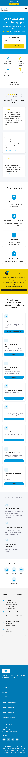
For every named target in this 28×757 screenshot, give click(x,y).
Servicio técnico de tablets (13, 390)
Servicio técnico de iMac (12, 432)
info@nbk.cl (9, 631)
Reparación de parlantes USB (9, 717)
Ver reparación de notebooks (14, 331)
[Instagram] (12, 739)
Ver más (14, 354)
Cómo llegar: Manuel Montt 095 (10, 731)
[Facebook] (4, 739)
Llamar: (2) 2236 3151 (7, 724)
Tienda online (5, 687)
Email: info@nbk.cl (6, 729)
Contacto (4, 692)
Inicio (3, 685)
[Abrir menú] (26, 9)
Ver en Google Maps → (11, 608)
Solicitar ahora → (14, 290)
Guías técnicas (5, 690)
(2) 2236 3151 (14, 1)
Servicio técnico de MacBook (9, 702)
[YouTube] (17, 739)
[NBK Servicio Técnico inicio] (4, 9)
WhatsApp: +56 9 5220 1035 (9, 727)
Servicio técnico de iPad (12, 453)
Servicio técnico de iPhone (13, 411)
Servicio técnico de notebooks (9, 700)
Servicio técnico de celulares (9, 705)
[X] (8, 739)
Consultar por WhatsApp (14, 45)
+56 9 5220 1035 (10, 625)
